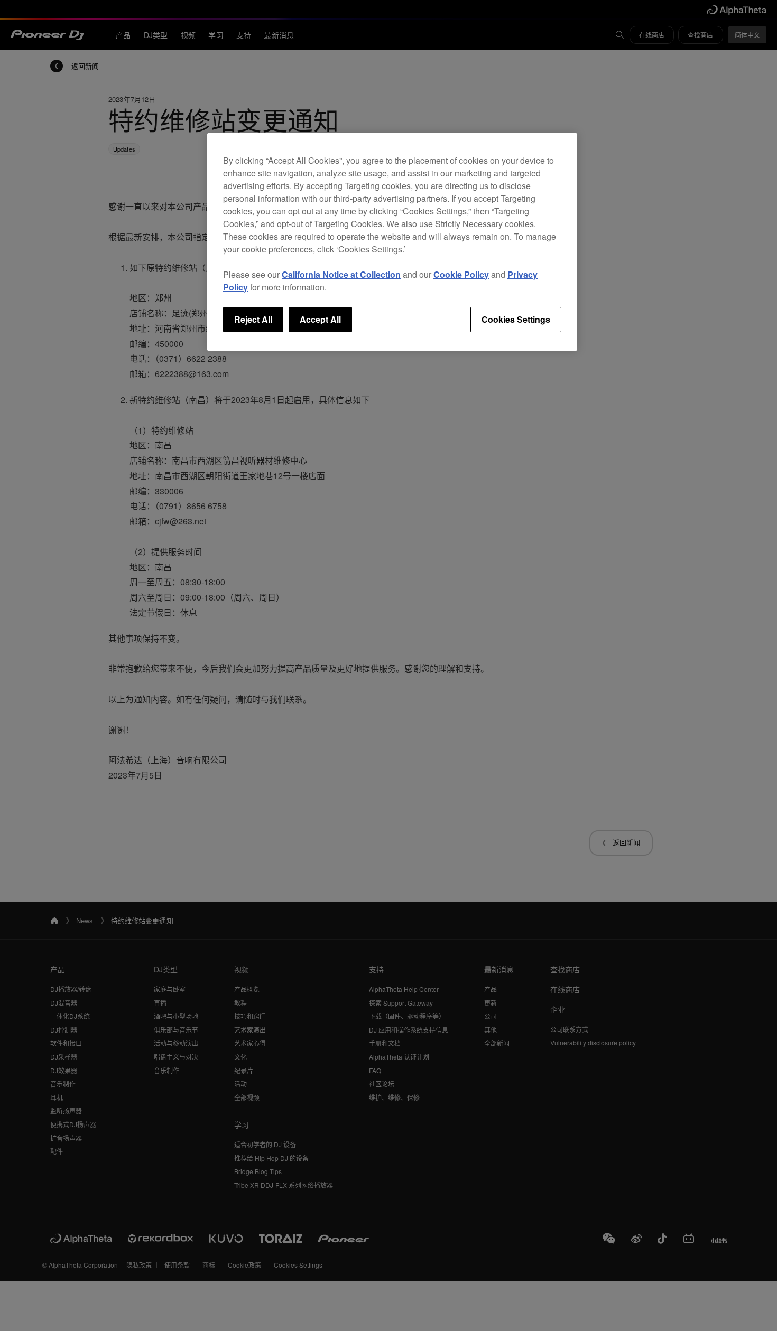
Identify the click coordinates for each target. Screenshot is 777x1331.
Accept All (320, 319)
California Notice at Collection (341, 274)
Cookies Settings (516, 319)
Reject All (253, 319)
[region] (392, 242)
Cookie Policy (461, 274)
